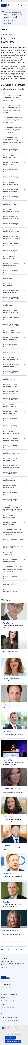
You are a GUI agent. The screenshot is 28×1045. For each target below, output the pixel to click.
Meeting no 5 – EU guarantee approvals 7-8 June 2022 (10, 577)
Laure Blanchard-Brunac (11, 788)
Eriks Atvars (7, 732)
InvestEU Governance (8, 34)
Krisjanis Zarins (8, 873)
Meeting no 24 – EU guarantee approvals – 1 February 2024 (10, 426)
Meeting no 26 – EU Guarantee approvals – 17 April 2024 (10, 405)
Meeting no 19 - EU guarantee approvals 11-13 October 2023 (10, 459)
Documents (6, 944)
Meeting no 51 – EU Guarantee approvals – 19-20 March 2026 (10, 177)
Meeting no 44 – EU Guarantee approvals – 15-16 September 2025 (11, 237)
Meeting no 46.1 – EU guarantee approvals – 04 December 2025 (11, 210)
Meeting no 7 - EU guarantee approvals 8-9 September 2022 (13, 553)
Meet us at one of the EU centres (9, 994)
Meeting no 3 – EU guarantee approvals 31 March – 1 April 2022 (11, 590)
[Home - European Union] (9, 5)
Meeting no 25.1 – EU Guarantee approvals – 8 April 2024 (11, 412)
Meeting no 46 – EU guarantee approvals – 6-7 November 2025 (11, 217)
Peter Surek (7, 902)
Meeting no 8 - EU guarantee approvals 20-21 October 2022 (13, 547)
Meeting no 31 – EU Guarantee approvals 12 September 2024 (10, 358)
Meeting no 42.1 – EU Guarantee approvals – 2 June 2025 (11, 257)
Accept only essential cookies (13, 1041)
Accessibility (4, 967)
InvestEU (4, 959)
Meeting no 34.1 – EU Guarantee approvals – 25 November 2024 (11, 325)
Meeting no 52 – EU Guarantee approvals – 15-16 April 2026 (10, 170)
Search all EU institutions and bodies (10, 1020)
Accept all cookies (10, 1037)
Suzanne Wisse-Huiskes (11, 930)
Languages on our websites (7, 1007)
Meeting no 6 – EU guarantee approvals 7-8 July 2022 (10, 560)
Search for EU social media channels (10, 1001)
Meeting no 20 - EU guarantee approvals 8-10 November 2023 (11, 452)
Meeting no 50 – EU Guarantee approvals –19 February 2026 (10, 183)
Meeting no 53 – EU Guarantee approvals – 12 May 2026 (10, 163)
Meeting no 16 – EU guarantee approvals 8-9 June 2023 (10, 479)
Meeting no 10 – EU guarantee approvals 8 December (10, 523)
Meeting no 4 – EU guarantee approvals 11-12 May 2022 (10, 583)
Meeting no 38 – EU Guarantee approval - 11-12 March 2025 (10, 291)
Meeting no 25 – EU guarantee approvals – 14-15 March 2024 (10, 419)
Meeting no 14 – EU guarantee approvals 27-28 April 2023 (10, 493)
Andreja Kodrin (8, 817)
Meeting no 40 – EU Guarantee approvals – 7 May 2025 (10, 277)
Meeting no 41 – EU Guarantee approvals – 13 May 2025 (10, 271)
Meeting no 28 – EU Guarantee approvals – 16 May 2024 (10, 392)
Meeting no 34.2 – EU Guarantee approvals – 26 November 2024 (11, 318)
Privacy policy (4, 1009)
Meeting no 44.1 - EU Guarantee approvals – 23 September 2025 (11, 230)
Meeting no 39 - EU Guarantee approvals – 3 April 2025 (10, 284)
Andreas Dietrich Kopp (11, 705)
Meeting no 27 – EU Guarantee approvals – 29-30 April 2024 (10, 399)
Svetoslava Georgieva (10, 651)
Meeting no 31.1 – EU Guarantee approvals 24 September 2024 (11, 352)
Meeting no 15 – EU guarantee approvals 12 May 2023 (10, 486)
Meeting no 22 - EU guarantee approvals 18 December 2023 (10, 439)
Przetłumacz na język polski (11, 20)
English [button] (18, 5)
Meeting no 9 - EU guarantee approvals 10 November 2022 (13, 540)
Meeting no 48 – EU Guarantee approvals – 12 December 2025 (11, 197)
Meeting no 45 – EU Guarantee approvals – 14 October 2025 (10, 224)
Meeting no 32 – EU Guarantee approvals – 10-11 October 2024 (11, 345)
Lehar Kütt (6, 845)
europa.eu (12, 981)
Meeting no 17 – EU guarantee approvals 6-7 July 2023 (10, 473)
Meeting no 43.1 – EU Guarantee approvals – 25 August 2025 (11, 244)
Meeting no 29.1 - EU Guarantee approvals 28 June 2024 (11, 378)
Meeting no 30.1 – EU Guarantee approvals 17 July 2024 (11, 365)
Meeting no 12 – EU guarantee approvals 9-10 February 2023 (10, 516)
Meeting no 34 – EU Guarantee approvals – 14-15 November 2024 (11, 331)
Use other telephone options (8, 990)
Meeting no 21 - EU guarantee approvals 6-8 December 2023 (10, 446)
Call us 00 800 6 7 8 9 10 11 (8, 988)
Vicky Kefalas (7, 760)
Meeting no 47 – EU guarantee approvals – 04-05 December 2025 (11, 203)
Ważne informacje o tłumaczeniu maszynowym (13, 22)
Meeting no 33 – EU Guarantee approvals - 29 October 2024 (10, 338)
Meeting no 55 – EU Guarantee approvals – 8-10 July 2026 (10, 150)
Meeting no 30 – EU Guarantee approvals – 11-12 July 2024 (10, 372)
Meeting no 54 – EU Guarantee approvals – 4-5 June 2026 (10, 156)
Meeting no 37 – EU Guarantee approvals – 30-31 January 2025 (11, 298)
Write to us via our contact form (8, 992)
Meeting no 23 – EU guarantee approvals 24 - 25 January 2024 (11, 432)
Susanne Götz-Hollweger (12, 678)
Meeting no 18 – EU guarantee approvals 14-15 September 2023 (11, 466)
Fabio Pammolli (8, 623)
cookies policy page (10, 1030)
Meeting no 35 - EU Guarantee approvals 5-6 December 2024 (10, 311)
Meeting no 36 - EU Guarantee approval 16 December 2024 (13, 304)
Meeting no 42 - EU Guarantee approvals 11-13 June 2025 (10, 264)
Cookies (3, 1014)
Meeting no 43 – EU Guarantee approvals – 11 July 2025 (10, 251)
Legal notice (4, 1011)
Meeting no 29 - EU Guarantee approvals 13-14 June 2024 (10, 385)
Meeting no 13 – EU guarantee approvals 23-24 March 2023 (10, 500)
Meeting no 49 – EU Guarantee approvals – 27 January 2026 (10, 190)
